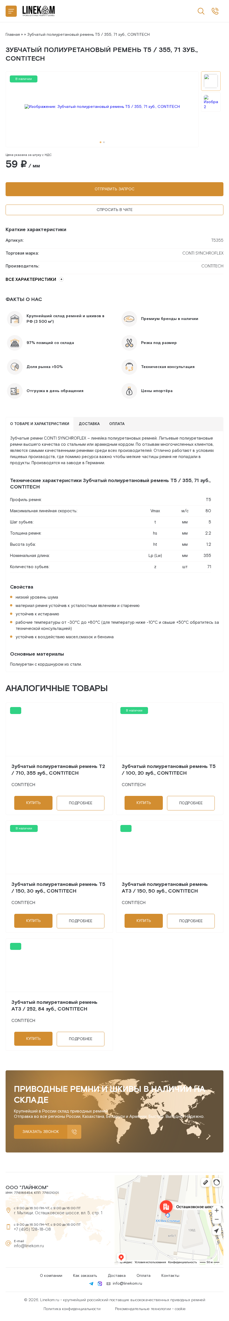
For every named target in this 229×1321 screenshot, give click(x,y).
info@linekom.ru (29, 1246)
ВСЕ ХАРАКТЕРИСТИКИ (31, 279)
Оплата (144, 1275)
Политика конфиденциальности (72, 1308)
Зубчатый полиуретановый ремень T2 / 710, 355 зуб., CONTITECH (58, 769)
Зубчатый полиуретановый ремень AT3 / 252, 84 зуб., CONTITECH (54, 1005)
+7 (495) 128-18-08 (32, 1229)
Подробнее (80, 803)
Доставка (117, 1275)
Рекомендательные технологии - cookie (150, 1308)
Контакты (170, 1275)
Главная (13, 34)
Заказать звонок (40, 1131)
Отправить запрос (115, 189)
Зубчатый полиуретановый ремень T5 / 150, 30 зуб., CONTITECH (58, 887)
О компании (51, 1275)
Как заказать (85, 1275)
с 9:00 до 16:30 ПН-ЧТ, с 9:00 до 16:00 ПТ (215, 11)
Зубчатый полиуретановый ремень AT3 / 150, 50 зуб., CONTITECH (165, 887)
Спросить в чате (115, 209)
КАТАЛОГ (11, 11)
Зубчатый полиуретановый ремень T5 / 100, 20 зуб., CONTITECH (169, 769)
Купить (33, 802)
